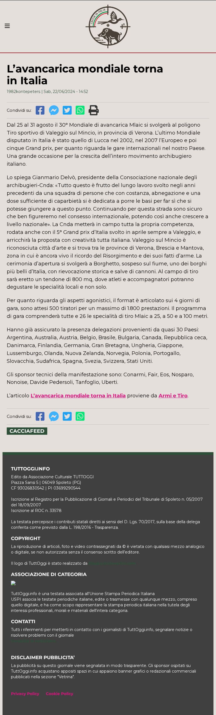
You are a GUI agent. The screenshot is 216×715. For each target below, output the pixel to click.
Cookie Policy (59, 693)
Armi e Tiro (173, 396)
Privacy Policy (25, 693)
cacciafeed (27, 431)
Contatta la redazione (33, 640)
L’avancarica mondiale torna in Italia (78, 396)
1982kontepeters (23, 91)
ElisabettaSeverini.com (112, 563)
